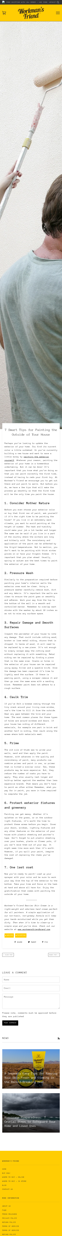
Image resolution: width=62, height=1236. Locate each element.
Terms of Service (10, 1226)
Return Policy (9, 1222)
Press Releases (9, 1214)
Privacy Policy (9, 1218)
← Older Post (8, 955)
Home (4, 1169)
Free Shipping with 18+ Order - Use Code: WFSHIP (31, 2)
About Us (6, 1206)
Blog (4, 1185)
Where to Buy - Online (13, 1177)
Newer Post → (54, 955)
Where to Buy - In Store (14, 1181)
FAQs (4, 1210)
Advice (10, 935)
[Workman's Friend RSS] (59, 1038)
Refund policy (9, 1234)
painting (21, 935)
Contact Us (7, 1189)
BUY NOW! (6, 1173)
